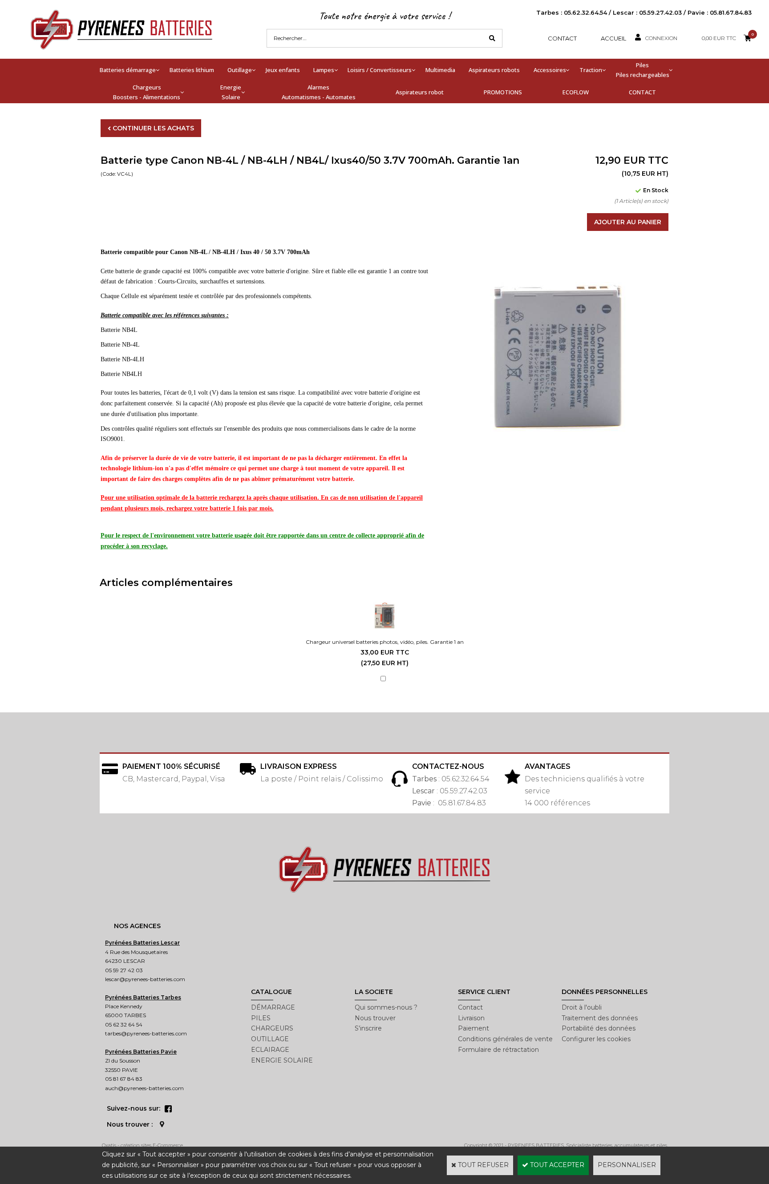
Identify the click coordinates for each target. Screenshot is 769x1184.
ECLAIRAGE (270, 1050)
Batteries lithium (192, 70)
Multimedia (440, 70)
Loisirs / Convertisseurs (380, 70)
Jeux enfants (283, 70)
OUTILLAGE (270, 1039)
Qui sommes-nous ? (386, 1007)
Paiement (473, 1028)
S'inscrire (368, 1028)
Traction (590, 70)
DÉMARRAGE (273, 1007)
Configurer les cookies (596, 1039)
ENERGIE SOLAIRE (282, 1060)
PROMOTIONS (503, 92)
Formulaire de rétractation (498, 1050)
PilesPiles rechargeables (642, 70)
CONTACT (642, 92)
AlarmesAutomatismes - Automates (319, 92)
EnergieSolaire (230, 92)
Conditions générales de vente (505, 1039)
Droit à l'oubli (582, 1007)
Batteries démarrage (128, 70)
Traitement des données (600, 1018)
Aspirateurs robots (494, 70)
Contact (562, 38)
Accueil (613, 38)
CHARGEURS (272, 1028)
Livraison (471, 1018)
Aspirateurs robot (420, 92)
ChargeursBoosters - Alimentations (146, 92)
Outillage (239, 70)
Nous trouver (375, 1018)
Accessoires (550, 70)
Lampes (323, 70)
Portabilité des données (598, 1028)
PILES (261, 1018)
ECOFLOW (576, 92)
